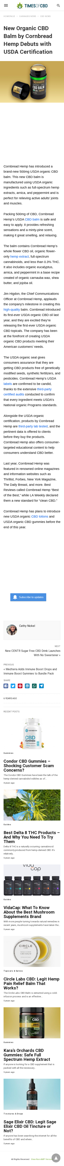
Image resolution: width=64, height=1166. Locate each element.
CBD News (45, 16)
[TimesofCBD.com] (32, 5)
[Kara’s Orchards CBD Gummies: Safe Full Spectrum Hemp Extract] (32, 1022)
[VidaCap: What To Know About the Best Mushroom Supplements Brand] (32, 880)
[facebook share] (6, 686)
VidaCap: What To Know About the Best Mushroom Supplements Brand (29, 912)
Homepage (9, 16)
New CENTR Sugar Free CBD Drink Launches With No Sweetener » (32, 653)
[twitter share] (13, 686)
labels (8, 384)
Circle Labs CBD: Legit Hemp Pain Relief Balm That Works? (31, 984)
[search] (58, 5)
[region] (32, 131)
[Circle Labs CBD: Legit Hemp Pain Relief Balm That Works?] (32, 951)
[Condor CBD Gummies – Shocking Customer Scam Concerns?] (32, 733)
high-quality (12, 309)
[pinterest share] (20, 686)
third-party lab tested (33, 426)
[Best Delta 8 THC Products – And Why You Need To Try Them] (32, 805)
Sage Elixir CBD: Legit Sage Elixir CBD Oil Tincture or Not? (30, 1126)
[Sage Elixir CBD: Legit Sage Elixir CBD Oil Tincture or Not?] (32, 1094)
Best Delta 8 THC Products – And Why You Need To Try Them (32, 837)
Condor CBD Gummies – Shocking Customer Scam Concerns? (29, 766)
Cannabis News (27, 16)
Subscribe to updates (31, 597)
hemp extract (19, 256)
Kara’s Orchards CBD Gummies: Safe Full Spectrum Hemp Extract (27, 1055)
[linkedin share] (27, 686)
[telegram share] (41, 686)
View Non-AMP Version (42, 1159)
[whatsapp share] (34, 686)
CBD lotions (39, 516)
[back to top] (56, 1158)
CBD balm (32, 219)
